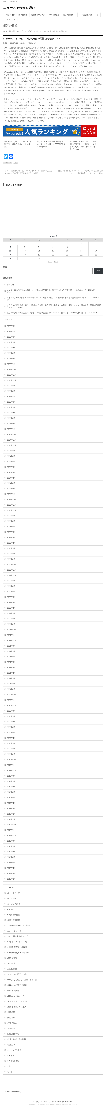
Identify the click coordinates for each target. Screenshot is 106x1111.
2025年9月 (11, 386)
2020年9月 (11, 711)
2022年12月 (12, 565)
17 (81, 251)
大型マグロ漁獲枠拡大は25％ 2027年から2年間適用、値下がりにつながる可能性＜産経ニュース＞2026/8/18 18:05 (52, 291)
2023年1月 (11, 559)
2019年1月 (11, 819)
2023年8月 (11, 521)
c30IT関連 (11, 963)
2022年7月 (11, 592)
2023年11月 (11, 505)
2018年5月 (11, 863)
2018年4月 (11, 868)
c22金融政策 (12, 958)
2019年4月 (11, 803)
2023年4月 (11, 543)
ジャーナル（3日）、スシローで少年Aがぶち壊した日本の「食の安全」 (18, 144)
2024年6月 (11, 467)
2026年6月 (11, 337)
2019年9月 (11, 776)
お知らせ (10, 285)
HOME (5, 31)
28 (39, 258)
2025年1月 (11, 429)
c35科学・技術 (13, 991)
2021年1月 (11, 689)
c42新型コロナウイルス (16, 1007)
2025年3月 (11, 418)
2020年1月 (11, 754)
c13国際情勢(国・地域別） (18, 947)
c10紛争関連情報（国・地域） (19, 925)
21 (39, 255)
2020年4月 (11, 738)
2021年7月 (11, 657)
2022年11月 (11, 570)
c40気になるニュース (15, 996)
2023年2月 (11, 554)
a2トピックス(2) (13, 904)
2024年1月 (11, 494)
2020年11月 (11, 700)
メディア (10, 1056)
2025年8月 (11, 391)
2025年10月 (12, 380)
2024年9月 (11, 451)
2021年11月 (11, 635)
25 (96, 255)
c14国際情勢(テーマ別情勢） (18, 953)
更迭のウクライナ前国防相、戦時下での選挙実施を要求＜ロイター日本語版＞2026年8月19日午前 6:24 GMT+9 (52, 313)
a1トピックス (12, 898)
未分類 (9, 1072)
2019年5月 (11, 798)
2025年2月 (11, 424)
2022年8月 (11, 586)
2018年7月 (11, 852)
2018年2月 (11, 879)
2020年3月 (11, 743)
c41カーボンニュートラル (17, 1001)
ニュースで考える (14, 1050)
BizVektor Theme (53, 1104)
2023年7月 (11, 527)
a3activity (10, 909)
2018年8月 (11, 846)
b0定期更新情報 (13, 915)
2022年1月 (11, 624)
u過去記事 (11, 1045)
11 (96, 247)
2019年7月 (11, 787)
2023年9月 (11, 516)
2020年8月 (11, 716)
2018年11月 (11, 830)
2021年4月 (11, 673)
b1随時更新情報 (13, 920)
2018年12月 (12, 825)
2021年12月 (12, 630)
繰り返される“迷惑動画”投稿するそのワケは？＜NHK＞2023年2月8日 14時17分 (51, 144)
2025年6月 (11, 402)
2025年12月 (12, 369)
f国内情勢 (11, 1018)
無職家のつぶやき (33, 31)
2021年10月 (12, 640)
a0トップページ (21, 31)
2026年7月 (11, 331)
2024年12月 (12, 434)
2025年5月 (11, 407)
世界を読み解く (13, 1061)
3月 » (56, 262)
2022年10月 (12, 575)
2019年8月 (11, 781)
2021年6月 (11, 662)
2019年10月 (12, 770)
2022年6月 (11, 597)
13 (25, 251)
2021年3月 (11, 678)
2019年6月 (11, 792)
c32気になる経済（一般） (17, 974)
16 (67, 251)
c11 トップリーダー (15, 931)
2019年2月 (11, 814)
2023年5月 (11, 537)
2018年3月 (11, 873)
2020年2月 (11, 749)
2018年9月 (11, 841)
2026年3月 (11, 353)
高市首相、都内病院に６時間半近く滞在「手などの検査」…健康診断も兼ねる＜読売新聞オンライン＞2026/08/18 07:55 (53, 299)
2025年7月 (11, 396)
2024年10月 (12, 445)
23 (67, 255)
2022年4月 (11, 608)
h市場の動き (12, 1023)
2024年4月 (11, 478)
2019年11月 (11, 765)
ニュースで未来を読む (19, 7)
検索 (98, 271)
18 (96, 251)
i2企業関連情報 (13, 1034)
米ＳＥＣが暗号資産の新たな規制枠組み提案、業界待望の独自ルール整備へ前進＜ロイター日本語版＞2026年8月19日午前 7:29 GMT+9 (54, 306)
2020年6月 (11, 727)
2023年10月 (12, 510)
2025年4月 (11, 413)
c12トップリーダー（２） (17, 942)
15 (53, 251)
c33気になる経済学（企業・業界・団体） (24, 980)
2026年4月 (11, 348)
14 (39, 251)
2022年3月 (11, 613)
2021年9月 (11, 646)
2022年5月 (11, 602)
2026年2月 (11, 359)
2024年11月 (11, 440)
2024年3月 (11, 483)
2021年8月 (11, 651)
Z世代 (16, 163)
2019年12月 (12, 760)
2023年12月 (12, 499)
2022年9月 (11, 581)
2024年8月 (11, 456)
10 (81, 247)
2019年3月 (11, 808)
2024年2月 (11, 489)
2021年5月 (11, 667)
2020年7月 (11, 722)
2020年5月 (11, 733)
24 (81, 255)
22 (53, 255)
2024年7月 (11, 462)
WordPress (41, 1104)
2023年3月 (11, 548)
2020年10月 (12, 705)
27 (25, 258)
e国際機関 (11, 1012)
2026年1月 (11, 364)
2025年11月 (11, 375)
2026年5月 (11, 342)
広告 (8, 1066)
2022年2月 (11, 619)
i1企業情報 (11, 1028)
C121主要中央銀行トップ (17, 936)
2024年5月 (11, 472)
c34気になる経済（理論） (17, 985)
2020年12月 (12, 695)
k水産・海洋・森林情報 (16, 1039)
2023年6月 (11, 532)
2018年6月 (11, 857)
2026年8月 (11, 326)
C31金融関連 (12, 969)
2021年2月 (11, 684)
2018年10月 (12, 835)
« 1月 (50, 262)
